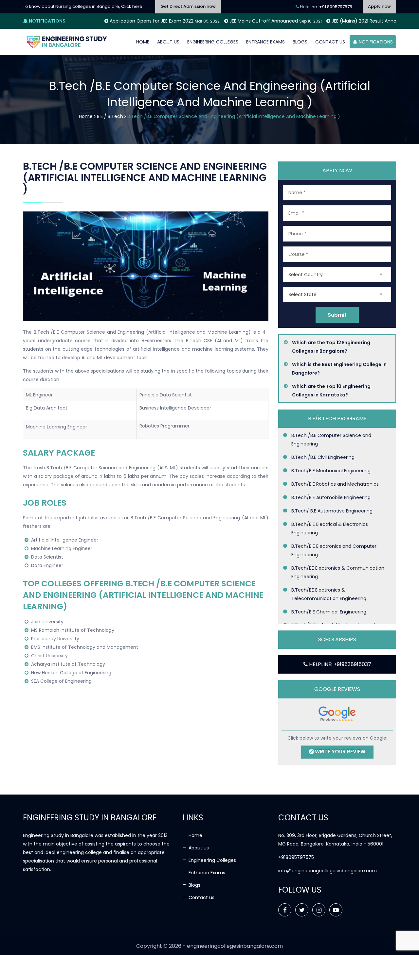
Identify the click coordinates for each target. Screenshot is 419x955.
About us (168, 42)
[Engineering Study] (67, 42)
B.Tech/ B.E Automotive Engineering (332, 511)
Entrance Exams (265, 42)
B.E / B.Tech (110, 116)
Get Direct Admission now (188, 6)
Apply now (379, 6)
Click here (131, 6)
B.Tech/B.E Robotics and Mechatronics (335, 484)
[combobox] (337, 274)
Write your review (339, 751)
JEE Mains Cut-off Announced (229, 21)
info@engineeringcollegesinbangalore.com (327, 870)
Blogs (300, 42)
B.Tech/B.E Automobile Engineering (331, 497)
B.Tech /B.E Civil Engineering (323, 457)
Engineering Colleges (212, 42)
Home (142, 42)
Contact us (330, 42)
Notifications (375, 42)
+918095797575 (296, 857)
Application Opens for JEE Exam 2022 (117, 21)
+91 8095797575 (335, 7)
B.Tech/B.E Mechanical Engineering (331, 470)
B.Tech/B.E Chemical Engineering (328, 612)
